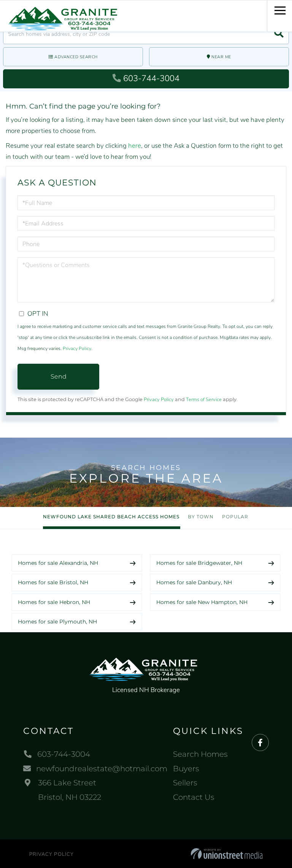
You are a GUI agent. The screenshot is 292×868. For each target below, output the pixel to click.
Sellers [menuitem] (185, 782)
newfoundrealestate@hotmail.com (101, 768)
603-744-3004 (151, 78)
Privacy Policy (77, 348)
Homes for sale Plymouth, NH (57, 621)
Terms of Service (204, 399)
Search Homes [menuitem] (200, 754)
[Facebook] (260, 742)
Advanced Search (76, 57)
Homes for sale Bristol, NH (53, 582)
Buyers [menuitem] (186, 768)
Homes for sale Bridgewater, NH (199, 562)
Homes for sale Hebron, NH (54, 602)
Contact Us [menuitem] (193, 797)
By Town (201, 517)
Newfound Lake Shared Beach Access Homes (111, 517)
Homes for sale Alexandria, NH (58, 562)
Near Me (221, 57)
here (134, 145)
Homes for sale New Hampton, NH (202, 602)
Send (59, 376)
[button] (279, 34)
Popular (235, 517)
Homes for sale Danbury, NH (194, 582)
